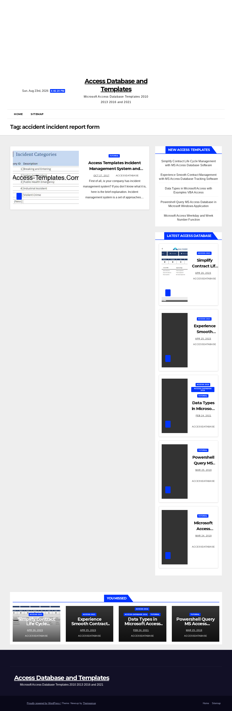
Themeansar (89, 703)
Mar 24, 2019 (203, 535)
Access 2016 (203, 385)
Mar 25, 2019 (203, 470)
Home (18, 114)
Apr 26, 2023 (203, 273)
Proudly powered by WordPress (44, 703)
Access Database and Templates (61, 678)
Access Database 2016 (203, 389)
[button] (221, 114)
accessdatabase (127, 175)
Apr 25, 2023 (203, 338)
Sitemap (37, 114)
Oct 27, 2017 (101, 175)
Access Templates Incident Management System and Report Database (114, 168)
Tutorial (114, 156)
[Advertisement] (116, 36)
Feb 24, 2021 (203, 415)
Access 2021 (204, 253)
